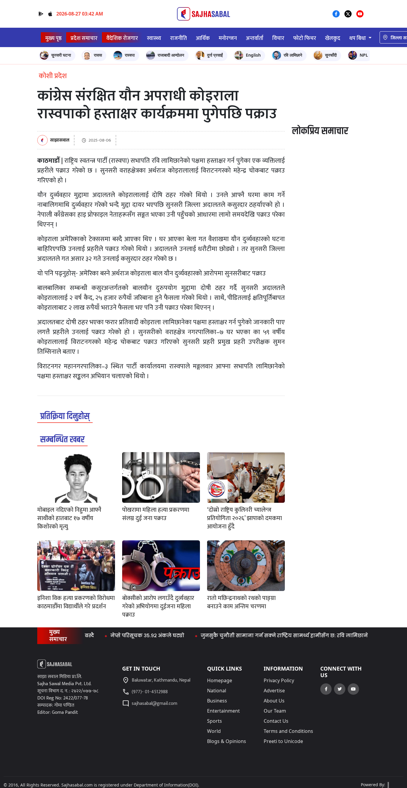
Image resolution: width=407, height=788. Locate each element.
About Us (274, 700)
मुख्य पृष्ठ (53, 38)
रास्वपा (130, 55)
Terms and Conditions (288, 731)
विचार (278, 38)
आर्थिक (203, 38)
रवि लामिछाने (293, 55)
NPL (364, 55)
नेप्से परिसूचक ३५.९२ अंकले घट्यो (132, 635)
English (253, 55)
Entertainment (223, 711)
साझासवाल (59, 140)
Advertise (274, 690)
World (214, 731)
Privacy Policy (279, 680)
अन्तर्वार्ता (254, 38)
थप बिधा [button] (358, 38)
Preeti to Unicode (283, 741)
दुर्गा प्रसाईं (215, 55)
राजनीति (178, 38)
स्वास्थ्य (154, 38)
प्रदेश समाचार (84, 38)
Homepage (219, 680)
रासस (98, 55)
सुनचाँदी (331, 55)
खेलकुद (332, 38)
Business (217, 700)
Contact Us (276, 721)
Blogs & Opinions (226, 741)
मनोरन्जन (228, 38)
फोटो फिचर (304, 38)
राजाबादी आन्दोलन (171, 55)
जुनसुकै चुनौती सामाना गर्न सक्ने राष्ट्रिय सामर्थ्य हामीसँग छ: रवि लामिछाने (268, 635)
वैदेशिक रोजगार (122, 38)
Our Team (275, 711)
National (216, 690)
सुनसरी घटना (61, 55)
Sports (214, 721)
